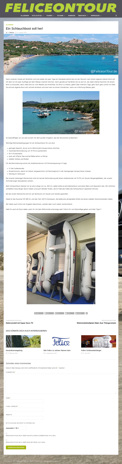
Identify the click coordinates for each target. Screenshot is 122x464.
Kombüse (71, 15)
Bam (56, 461)
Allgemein (25, 15)
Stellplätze (37, 15)
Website (9, 414)
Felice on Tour (21, 461)
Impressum (95, 15)
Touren (49, 15)
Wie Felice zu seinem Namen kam (57, 350)
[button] (39, 313)
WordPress (47, 461)
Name (8, 398)
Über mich (82, 15)
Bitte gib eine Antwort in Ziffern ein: (20, 423)
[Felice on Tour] (61, 8)
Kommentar (11, 372)
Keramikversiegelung (14, 350)
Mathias (11, 32)
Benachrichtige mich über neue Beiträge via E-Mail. (26, 442)
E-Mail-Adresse (12, 406)
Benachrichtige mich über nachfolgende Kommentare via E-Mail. (31, 435)
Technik (60, 15)
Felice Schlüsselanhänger (91, 350)
